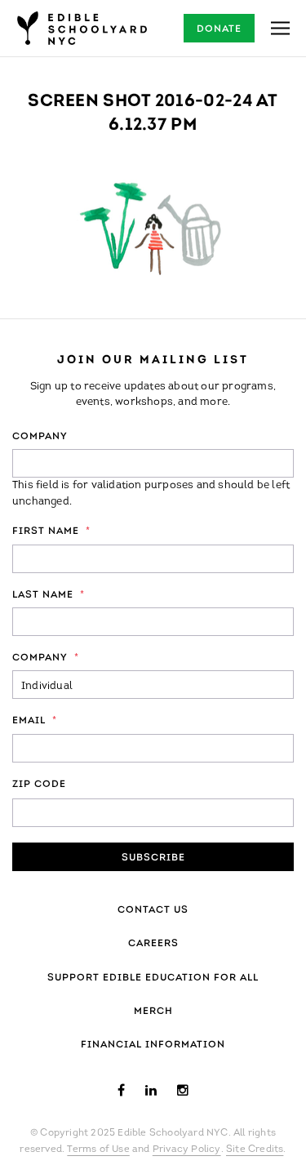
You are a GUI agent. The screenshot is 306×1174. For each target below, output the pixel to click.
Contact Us (153, 910)
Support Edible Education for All (153, 978)
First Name (51, 531)
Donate (219, 29)
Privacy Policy (187, 1149)
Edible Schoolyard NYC (81, 28)
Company (40, 437)
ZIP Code (39, 784)
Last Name (48, 595)
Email (34, 721)
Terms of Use (98, 1149)
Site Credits (254, 1149)
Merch (153, 1011)
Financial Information (153, 1045)
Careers (153, 944)
